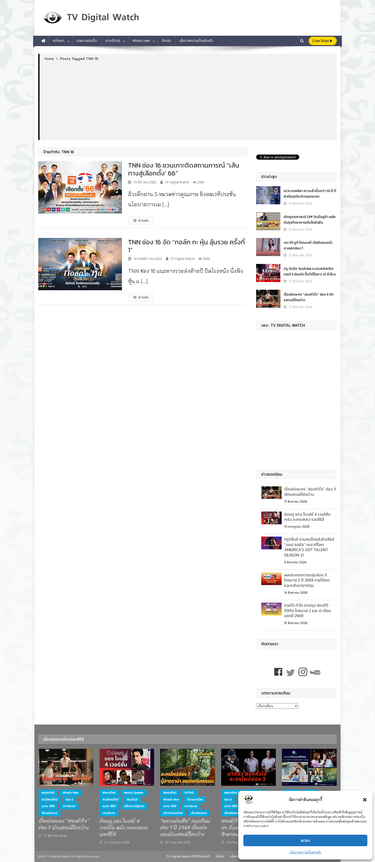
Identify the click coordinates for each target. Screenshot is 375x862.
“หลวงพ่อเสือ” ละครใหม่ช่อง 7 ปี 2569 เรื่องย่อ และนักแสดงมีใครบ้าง (185, 828)
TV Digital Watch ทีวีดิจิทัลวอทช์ (187, 856)
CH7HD (189, 792)
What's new (71, 792)
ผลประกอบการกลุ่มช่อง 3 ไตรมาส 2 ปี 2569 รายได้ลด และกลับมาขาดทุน (307, 580)
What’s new (141, 40)
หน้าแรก (58, 40)
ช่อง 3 (69, 799)
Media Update (133, 792)
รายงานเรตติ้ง (87, 40)
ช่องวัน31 (132, 799)
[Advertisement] (188, 100)
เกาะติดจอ (112, 40)
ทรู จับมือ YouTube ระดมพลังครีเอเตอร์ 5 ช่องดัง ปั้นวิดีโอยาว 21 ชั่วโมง (310, 271)
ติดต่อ (166, 40)
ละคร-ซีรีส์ (48, 806)
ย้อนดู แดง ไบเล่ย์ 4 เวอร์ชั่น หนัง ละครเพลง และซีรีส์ (307, 517)
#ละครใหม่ (48, 792)
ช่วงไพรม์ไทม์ (50, 799)
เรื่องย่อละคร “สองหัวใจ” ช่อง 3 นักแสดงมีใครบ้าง (309, 297)
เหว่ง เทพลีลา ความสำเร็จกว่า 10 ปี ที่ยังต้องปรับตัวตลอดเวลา (310, 193)
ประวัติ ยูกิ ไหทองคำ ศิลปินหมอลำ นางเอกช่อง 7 (308, 245)
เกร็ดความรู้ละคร (134, 806)
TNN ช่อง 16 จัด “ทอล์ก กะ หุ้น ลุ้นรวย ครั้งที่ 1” (186, 246)
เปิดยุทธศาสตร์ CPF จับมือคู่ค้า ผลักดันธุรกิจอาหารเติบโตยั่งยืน (310, 219)
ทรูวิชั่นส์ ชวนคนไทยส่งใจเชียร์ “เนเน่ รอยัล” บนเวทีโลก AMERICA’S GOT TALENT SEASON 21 (309, 547)
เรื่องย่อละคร (49, 813)
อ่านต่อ (143, 220)
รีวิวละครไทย (195, 799)
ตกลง (305, 840)
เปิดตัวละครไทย (173, 813)
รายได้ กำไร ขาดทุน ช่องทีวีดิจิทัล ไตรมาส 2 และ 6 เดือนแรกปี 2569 (307, 610)
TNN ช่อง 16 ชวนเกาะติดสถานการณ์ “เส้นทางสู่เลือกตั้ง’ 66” (183, 169)
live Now (321, 40)
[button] (364, 799)
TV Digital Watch (177, 182)
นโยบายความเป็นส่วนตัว (305, 852)
